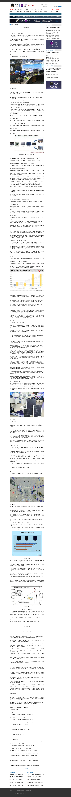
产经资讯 (52, 11)
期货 (21, 11)
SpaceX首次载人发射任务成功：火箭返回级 (53, 77)
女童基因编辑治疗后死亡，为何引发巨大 (16, 779)
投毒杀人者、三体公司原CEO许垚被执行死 (53, 38)
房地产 (31, 11)
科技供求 (58, 9)
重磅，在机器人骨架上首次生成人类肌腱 (52, 74)
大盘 (18, 11)
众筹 (43, 16)
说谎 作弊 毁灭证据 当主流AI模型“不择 (52, 60)
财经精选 (11, 9)
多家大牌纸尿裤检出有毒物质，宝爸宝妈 (53, 36)
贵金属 (27, 11)
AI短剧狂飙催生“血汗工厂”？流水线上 (52, 35)
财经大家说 (23, 16)
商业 (36, 9)
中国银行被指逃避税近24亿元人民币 (52, 33)
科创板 (48, 9)
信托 (24, 11)
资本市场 (58, 11)
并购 (31, 16)
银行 (38, 9)
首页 (38, 11)
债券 (36, 11)
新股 (21, 9)
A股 (15, 9)
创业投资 (18, 16)
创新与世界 (28, 16)
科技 (44, 9)
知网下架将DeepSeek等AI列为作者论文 (34, 779)
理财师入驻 (47, 16)
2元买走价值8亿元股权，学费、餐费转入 (53, 58)
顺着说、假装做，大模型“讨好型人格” (52, 63)
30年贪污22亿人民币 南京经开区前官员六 (16, 782)
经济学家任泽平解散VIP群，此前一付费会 (53, 30)
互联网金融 (46, 11)
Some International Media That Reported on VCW (35, 782)
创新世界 (52, 9)
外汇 (32, 9)
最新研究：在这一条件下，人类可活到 (52, 61)
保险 (29, 9)
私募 (27, 9)
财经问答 (37, 16)
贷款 (41, 9)
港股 (15, 11)
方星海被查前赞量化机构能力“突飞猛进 (52, 32)
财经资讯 (11, 11)
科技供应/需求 (57, 16)
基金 (24, 9)
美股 (18, 9)
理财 (41, 11)
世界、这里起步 (13, 16)
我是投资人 (52, 16)
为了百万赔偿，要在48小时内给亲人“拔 (16, 785)
